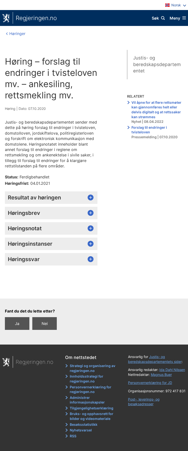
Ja (17, 323)
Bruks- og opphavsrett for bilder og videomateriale (91, 416)
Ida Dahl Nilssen (172, 370)
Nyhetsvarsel (81, 430)
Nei (45, 323)
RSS (73, 436)
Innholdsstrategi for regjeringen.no (86, 378)
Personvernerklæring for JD (150, 383)
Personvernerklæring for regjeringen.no (90, 389)
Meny (175, 18)
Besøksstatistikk (83, 424)
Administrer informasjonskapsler (87, 400)
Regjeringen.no (36, 18)
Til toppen (92, 291)
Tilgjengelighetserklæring (91, 408)
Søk (155, 18)
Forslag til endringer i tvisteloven (149, 129)
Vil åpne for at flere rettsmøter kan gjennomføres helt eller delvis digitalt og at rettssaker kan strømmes (156, 109)
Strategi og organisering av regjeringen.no (92, 368)
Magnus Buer (161, 374)
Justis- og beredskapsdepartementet (157, 64)
